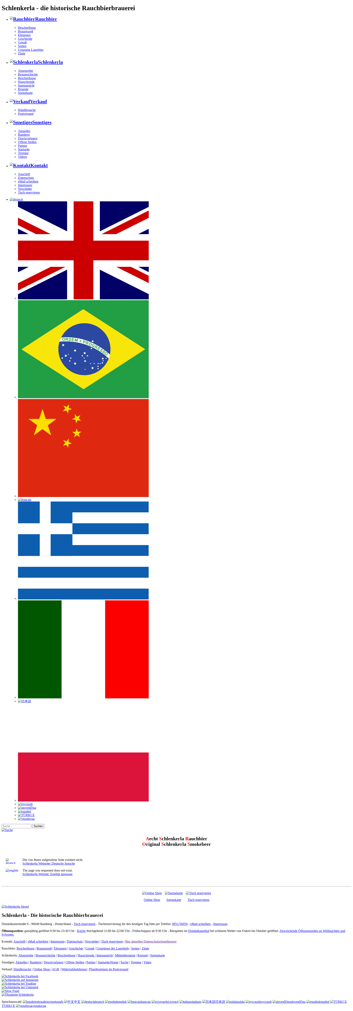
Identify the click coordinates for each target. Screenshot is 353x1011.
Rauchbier (46, 19)
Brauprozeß (25, 31)
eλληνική (173, 1001)
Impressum (25, 185)
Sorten (22, 46)
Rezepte (23, 89)
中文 (77, 1001)
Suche (124, 962)
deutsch (99, 1001)
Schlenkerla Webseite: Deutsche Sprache (48, 863)
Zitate (21, 53)
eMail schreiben (28, 181)
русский (266, 1001)
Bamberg (24, 134)
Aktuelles (24, 131)
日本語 (220, 1001)
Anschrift (24, 174)
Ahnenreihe (25, 70)
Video (147, 962)
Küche (81, 931)
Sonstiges (41, 122)
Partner (22, 145)
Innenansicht (26, 85)
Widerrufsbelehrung (74, 969)
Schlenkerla (50, 62)
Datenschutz (26, 177)
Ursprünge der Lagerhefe (112, 948)
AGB (55, 969)
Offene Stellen (27, 142)
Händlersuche (27, 110)
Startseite (24, 149)
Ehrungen (24, 35)
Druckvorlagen (27, 138)
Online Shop (152, 900)
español (324, 1001)
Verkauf (38, 101)
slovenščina (298, 1001)
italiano (196, 1001)
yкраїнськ (39, 1006)
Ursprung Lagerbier (31, 49)
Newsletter (25, 189)
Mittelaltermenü (125, 955)
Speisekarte (25, 93)
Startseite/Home (108, 962)
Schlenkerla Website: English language (47, 874)
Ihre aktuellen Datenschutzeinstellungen (150, 941)
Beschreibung (27, 27)
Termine (23, 153)
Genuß (22, 42)
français (146, 1001)
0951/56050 (180, 924)
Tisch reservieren (29, 192)
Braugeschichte (28, 74)
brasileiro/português (50, 1001)
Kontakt (39, 165)
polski (241, 1001)
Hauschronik (26, 82)
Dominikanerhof (198, 931)
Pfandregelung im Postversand (108, 969)
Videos (22, 156)
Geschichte (25, 38)
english (122, 1001)
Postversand (26, 113)
